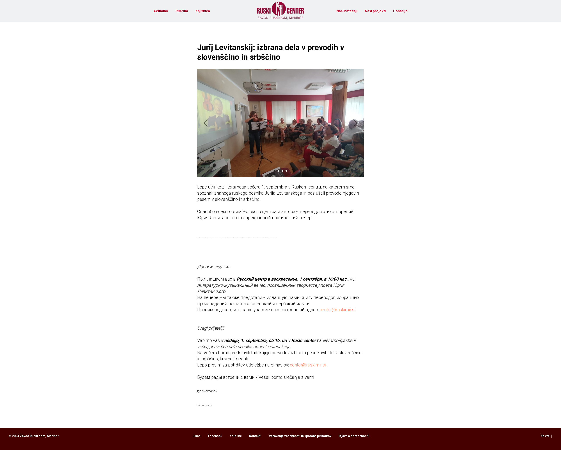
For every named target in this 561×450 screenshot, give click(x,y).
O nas (196, 436)
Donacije (400, 11)
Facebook (215, 436)
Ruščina (182, 11)
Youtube (236, 436)
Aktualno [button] (160, 11)
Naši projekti (375, 11)
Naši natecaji (346, 11)
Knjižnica (202, 11)
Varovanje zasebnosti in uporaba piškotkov (300, 436)
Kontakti (255, 436)
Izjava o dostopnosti (354, 436)
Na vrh (545, 436)
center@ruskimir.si (337, 309)
